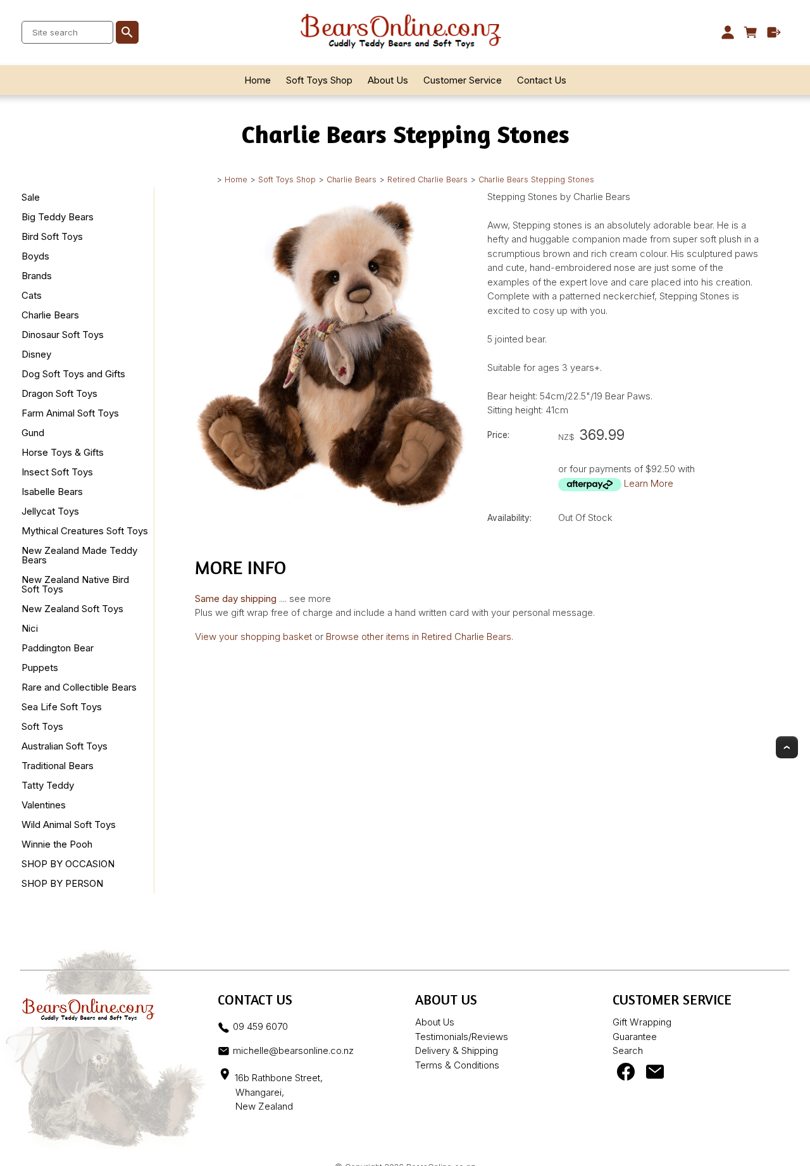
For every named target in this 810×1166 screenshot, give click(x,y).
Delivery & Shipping (456, 1050)
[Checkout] (774, 32)
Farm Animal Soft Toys (70, 413)
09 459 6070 (260, 1026)
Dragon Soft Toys (59, 393)
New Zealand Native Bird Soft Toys (75, 584)
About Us (388, 80)
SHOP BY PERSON (62, 883)
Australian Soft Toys (65, 746)
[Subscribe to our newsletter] (655, 1075)
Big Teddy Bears (58, 217)
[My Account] (727, 32)
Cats (32, 295)
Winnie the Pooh (57, 844)
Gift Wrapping (642, 1022)
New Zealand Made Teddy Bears (79, 555)
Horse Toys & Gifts (63, 452)
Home (257, 80)
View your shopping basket (253, 636)
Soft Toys (42, 726)
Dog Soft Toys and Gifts (73, 374)
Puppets (40, 667)
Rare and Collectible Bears (79, 687)
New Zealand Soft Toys (72, 609)
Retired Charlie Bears (427, 179)
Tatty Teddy (48, 785)
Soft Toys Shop (319, 80)
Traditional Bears (58, 766)
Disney (36, 354)
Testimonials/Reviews (461, 1037)
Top (787, 747)
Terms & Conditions (457, 1065)
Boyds (35, 256)
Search (628, 1050)
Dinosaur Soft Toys (63, 335)
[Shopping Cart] (751, 32)
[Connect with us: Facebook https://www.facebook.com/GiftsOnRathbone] (626, 1075)
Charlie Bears (352, 179)
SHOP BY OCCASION (68, 864)
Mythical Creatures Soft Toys (85, 531)
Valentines (44, 805)
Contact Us (541, 80)
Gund (33, 433)
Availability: (509, 518)
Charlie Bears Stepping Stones (536, 179)
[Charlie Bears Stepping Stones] (331, 510)
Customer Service (462, 80)
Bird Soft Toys (52, 236)
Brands (37, 276)
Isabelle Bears (52, 492)
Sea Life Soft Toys (62, 707)
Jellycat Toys (50, 511)
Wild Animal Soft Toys (69, 824)
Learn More (648, 483)
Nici (30, 628)
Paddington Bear (58, 648)
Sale (31, 197)
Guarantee (635, 1037)
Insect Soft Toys (57, 472)
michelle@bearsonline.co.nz (293, 1050)
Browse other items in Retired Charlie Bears (418, 636)
